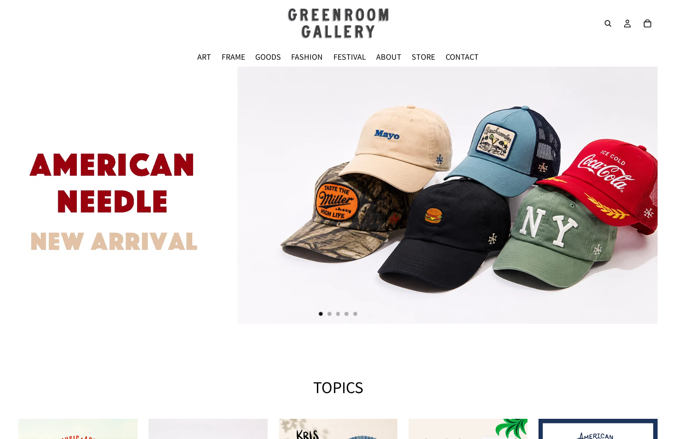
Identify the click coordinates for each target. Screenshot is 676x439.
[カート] (647, 23)
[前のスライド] (33, 195)
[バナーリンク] (338, 195)
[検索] (608, 23)
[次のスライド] (643, 195)
